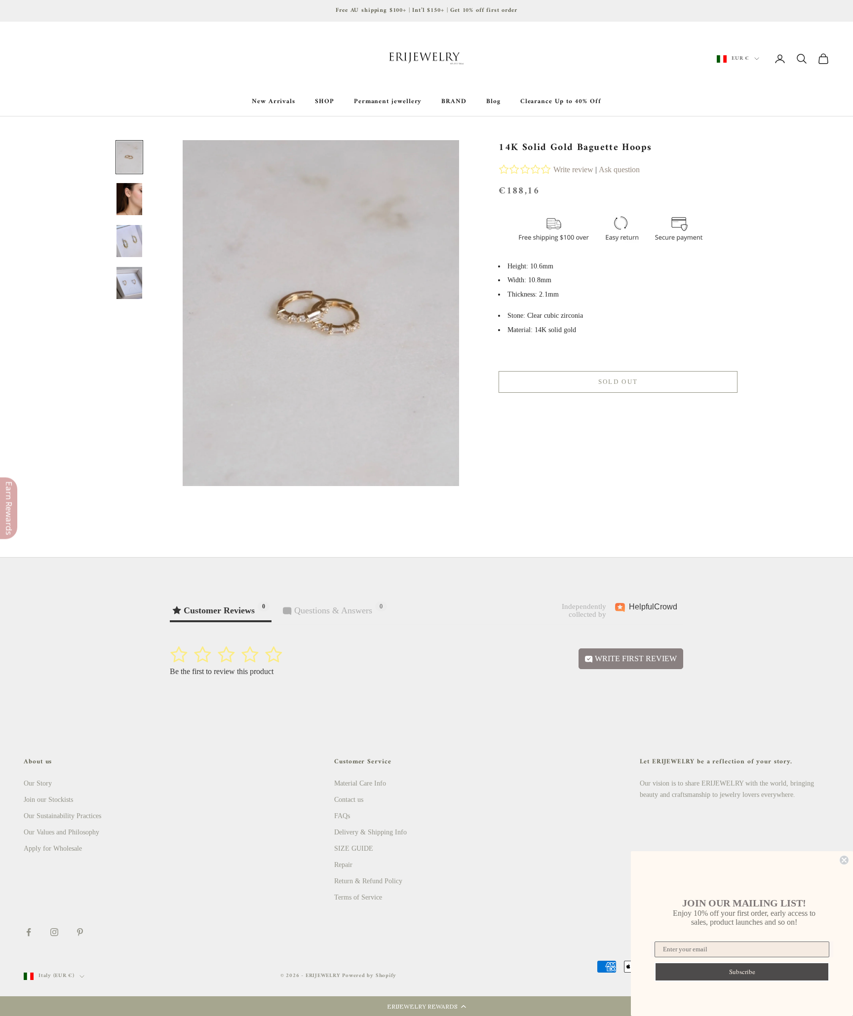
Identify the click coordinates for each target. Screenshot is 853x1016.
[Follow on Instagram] (54, 932)
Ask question (619, 169)
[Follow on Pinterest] (80, 932)
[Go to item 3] (129, 241)
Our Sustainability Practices (62, 816)
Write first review (635, 658)
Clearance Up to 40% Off (560, 101)
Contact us (348, 799)
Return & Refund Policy (368, 881)
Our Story (38, 783)
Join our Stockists (48, 799)
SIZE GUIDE (353, 848)
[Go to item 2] (129, 199)
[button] (426, 1006)
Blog (493, 101)
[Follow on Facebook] (29, 932)
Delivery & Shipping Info (370, 832)
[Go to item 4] (129, 283)
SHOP (324, 101)
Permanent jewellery (388, 101)
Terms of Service (358, 897)
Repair (343, 864)
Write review (573, 169)
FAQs (342, 816)
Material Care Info (360, 783)
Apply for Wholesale (53, 848)
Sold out (618, 381)
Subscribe (742, 971)
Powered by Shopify (369, 975)
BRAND (453, 101)
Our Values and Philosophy (61, 832)
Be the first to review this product (221, 671)
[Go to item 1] (129, 157)
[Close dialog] (844, 860)
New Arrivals (273, 101)
